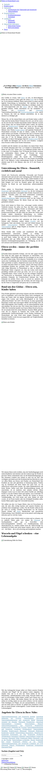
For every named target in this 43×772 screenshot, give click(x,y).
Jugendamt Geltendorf (18, 736)
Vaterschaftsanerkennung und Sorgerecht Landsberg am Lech (22, 743)
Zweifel (32, 221)
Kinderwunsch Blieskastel (17, 731)
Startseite (7, 4)
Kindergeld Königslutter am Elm (14, 734)
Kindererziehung (9, 13)
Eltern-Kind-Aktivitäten (11, 24)
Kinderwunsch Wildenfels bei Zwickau (14, 727)
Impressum (5, 760)
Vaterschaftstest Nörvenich (33, 718)
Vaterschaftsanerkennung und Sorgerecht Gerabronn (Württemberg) (22, 728)
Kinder (19, 86)
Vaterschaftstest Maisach (34, 724)
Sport (17, 511)
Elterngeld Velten (14, 738)
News (6, 29)
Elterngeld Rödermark (35, 731)
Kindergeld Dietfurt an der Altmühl (28, 742)
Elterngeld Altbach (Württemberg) (13, 745)
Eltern (31, 86)
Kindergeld (11, 22)
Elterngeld (11, 20)
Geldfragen (7, 18)
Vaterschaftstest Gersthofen (12, 724)
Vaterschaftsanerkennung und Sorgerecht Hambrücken (22, 725)
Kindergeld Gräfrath (8, 733)
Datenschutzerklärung (8, 762)
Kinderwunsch (8, 6)
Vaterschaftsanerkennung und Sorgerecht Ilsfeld (18, 720)
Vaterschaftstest (13, 11)
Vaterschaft (7, 8)
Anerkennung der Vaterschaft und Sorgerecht (22, 9)
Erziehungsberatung (14, 15)
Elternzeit (36, 520)
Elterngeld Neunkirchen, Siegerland (30, 722)
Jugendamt (11, 17)
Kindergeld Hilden (26, 738)
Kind (32, 99)
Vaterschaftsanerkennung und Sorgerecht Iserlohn (18, 716)
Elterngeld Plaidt (7, 747)
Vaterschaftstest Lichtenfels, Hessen (23, 740)
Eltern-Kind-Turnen (14, 26)
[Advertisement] (21, 58)
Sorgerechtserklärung (27, 112)
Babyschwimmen (13, 27)
